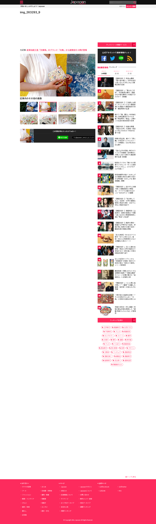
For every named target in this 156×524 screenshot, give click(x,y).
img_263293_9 (30, 12)
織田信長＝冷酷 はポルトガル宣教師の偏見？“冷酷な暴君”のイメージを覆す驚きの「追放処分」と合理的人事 (125, 274)
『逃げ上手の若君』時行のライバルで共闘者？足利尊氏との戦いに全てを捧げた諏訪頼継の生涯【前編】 (125, 153)
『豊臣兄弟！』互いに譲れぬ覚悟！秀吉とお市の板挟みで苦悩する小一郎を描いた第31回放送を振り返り (125, 250)
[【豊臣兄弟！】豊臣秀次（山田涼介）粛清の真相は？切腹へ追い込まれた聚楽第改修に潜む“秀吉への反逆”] (106, 215)
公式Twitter (112, 58)
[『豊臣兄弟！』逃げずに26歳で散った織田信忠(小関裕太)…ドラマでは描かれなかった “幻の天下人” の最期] (106, 191)
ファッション (26, 495)
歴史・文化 (45, 511)
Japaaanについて (86, 491)
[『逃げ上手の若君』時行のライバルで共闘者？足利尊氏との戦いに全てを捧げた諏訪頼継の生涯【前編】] (106, 155)
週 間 (117, 72)
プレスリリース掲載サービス (116, 44)
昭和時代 (107, 360)
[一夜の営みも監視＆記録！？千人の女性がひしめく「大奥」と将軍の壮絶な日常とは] (106, 299)
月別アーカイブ (85, 503)
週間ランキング (85, 507)
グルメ (24, 503)
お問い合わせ (84, 495)
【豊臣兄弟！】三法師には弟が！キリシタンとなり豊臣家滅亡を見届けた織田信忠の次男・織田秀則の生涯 (125, 105)
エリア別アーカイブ (67, 503)
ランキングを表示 (116, 320)
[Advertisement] (39, 31)
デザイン (131, 348)
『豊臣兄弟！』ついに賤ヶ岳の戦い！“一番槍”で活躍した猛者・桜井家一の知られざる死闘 (125, 286)
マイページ (64, 499)
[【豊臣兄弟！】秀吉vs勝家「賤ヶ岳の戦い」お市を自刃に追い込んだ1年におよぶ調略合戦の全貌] (106, 82)
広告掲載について (67, 495)
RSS (130, 58)
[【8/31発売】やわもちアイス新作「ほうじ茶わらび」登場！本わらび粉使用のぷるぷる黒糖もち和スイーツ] (106, 239)
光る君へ (118, 360)
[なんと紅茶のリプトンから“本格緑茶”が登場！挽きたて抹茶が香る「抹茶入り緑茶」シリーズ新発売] (106, 263)
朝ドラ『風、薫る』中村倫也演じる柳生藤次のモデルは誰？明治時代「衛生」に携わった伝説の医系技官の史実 (125, 117)
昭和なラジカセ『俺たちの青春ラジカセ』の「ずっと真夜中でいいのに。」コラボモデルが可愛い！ (125, 165)
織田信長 (127, 344)
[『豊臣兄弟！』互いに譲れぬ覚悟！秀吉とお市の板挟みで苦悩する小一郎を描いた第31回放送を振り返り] (106, 251)
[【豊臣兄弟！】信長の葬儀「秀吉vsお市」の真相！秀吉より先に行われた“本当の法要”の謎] (106, 130)
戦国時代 (117, 327)
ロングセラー (108, 336)
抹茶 (122, 348)
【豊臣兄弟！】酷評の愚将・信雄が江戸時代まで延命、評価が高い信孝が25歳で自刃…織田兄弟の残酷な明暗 (125, 225)
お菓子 (106, 340)
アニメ (117, 331)
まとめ (44, 487)
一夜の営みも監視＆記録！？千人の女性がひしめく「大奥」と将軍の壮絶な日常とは (125, 297)
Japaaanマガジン (86, 487)
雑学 (129, 336)
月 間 (129, 72)
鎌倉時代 (128, 356)
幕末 (114, 340)
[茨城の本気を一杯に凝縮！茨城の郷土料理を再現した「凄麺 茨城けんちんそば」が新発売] (106, 311)
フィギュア (117, 352)
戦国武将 (127, 331)
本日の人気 (64, 507)
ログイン (122, 6)
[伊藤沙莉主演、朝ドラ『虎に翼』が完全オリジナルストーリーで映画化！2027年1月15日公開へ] (106, 142)
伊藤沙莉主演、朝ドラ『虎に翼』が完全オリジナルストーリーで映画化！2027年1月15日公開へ (125, 141)
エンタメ (45, 507)
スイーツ (121, 336)
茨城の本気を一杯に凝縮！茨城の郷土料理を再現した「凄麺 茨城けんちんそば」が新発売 (125, 310)
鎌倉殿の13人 (117, 364)
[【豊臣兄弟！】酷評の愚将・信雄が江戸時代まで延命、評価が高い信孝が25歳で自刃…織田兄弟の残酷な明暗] (106, 227)
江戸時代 (107, 327)
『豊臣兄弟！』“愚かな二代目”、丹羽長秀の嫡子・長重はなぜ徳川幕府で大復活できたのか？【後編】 (125, 93)
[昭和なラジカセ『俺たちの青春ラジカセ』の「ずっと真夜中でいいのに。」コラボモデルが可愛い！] (106, 167)
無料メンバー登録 (86, 499)
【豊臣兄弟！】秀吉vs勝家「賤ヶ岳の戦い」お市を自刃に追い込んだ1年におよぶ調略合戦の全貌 (125, 81)
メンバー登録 (131, 6)
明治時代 (104, 348)
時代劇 (129, 340)
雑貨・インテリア (28, 499)
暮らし (24, 511)
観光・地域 (26, 507)
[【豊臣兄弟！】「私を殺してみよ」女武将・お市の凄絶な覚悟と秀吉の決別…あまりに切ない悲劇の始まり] (106, 203)
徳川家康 (114, 348)
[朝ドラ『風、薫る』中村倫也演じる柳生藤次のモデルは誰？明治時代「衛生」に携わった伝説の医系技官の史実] (106, 118)
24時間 (104, 72)
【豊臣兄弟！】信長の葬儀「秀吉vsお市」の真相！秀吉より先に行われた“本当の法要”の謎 (125, 129)
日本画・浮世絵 (47, 491)
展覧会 (118, 356)
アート (24, 491)
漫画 (121, 340)
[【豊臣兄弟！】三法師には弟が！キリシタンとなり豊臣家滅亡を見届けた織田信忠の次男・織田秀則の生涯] (106, 106)
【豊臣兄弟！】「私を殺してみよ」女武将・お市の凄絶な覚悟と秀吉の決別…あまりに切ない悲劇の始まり (125, 201)
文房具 (106, 352)
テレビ (107, 344)
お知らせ (64, 491)
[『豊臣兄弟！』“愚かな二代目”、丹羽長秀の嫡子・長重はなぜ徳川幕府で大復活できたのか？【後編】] (106, 94)
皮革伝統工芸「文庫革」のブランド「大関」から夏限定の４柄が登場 (57, 49)
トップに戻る (131, 477)
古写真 (24, 515)
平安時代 (108, 331)
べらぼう (117, 344)
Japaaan (78, 2)
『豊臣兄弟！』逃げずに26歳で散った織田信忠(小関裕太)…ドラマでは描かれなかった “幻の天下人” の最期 (125, 189)
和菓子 (44, 503)
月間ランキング (66, 511)
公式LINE (121, 58)
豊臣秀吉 (128, 352)
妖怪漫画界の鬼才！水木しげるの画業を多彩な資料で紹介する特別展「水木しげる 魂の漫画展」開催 (125, 177)
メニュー (21, 2)
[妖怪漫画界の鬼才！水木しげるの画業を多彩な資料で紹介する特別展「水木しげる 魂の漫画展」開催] (106, 179)
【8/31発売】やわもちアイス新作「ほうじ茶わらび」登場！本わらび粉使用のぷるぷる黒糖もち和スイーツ (125, 237)
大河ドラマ (128, 327)
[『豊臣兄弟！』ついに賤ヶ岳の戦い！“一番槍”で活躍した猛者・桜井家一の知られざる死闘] (106, 287)
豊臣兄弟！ (108, 356)
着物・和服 (45, 495)
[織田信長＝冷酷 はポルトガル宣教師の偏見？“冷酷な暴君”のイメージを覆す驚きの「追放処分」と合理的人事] (106, 275)
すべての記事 (26, 487)
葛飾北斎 (128, 360)
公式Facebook (104, 58)
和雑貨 (44, 499)
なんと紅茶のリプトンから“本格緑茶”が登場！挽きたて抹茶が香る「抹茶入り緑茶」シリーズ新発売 (125, 262)
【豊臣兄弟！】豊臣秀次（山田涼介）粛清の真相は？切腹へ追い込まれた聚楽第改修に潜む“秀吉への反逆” (125, 213)
